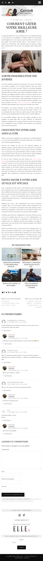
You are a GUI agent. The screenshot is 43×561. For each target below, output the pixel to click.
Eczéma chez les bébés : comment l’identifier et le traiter (33, 303)
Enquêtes (28, 20)
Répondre (7, 330)
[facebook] (5, 3)
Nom (3, 471)
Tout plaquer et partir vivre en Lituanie (31, 286)
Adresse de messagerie (8, 479)
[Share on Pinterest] (9, 292)
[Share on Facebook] (5, 292)
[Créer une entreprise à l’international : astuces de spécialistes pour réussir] (11, 254)
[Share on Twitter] (7, 292)
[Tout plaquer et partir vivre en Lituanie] (31, 275)
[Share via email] (3, 292)
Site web (4, 486)
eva (8, 410)
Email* (22, 539)
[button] (40, 2)
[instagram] (2, 3)
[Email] (9, 3)
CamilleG (11, 335)
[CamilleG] (21, 8)
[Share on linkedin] (13, 292)
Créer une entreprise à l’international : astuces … (11, 265)
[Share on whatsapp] (11, 292)
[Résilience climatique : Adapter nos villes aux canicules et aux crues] (31, 254)
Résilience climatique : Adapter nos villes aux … (31, 265)
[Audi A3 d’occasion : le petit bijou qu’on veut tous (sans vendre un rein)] (11, 275)
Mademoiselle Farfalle (16, 320)
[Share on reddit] (15, 292)
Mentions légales (22, 558)
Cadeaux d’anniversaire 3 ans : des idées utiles (11, 302)
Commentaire (5, 449)
